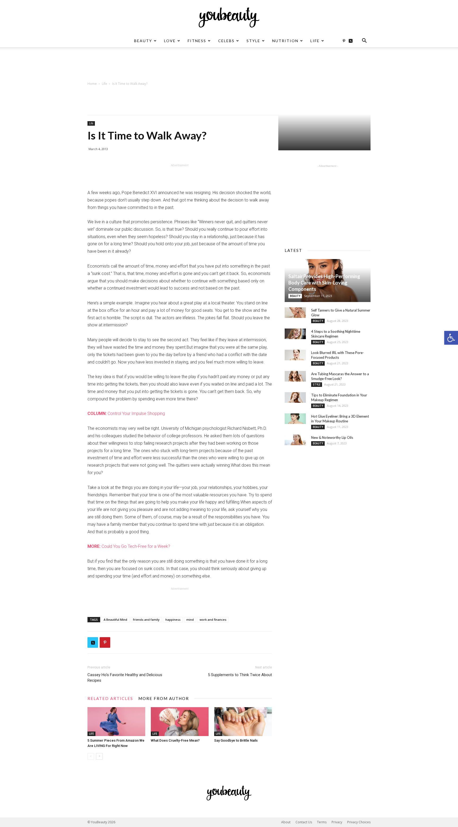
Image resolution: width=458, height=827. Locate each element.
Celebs (226, 40)
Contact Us (304, 822)
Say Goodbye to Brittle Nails (236, 740)
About (285, 822)
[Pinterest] (344, 40)
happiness (172, 620)
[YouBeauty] (229, 17)
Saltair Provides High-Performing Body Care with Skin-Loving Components (324, 282)
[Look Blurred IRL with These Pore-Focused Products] (295, 355)
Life (315, 40)
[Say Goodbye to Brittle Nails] (243, 721)
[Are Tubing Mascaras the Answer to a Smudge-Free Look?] (295, 376)
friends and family (146, 620)
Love (170, 40)
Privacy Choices (359, 822)
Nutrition (285, 40)
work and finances (213, 620)
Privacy (337, 822)
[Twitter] (352, 40)
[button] (451, 338)
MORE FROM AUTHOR (163, 698)
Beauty (143, 40)
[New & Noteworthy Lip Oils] (295, 440)
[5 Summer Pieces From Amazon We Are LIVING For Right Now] (116, 721)
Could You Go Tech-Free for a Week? (128, 546)
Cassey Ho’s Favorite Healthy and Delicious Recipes (124, 677)
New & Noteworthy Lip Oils (332, 437)
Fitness (197, 40)
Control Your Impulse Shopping (126, 413)
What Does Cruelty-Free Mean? (175, 740)
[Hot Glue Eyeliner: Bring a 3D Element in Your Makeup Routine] (295, 418)
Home (92, 83)
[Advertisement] (229, 65)
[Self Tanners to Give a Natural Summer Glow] (295, 312)
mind (190, 620)
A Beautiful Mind (115, 620)
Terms (322, 822)
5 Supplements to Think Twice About (240, 674)
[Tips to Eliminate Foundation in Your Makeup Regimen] (295, 397)
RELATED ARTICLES (110, 698)
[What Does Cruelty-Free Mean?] (180, 721)
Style (253, 40)
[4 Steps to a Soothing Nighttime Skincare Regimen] (295, 334)
